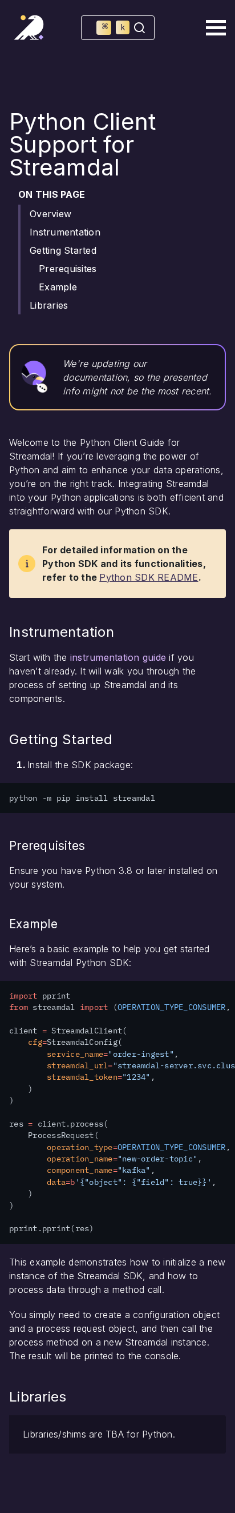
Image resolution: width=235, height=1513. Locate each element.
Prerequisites (67, 268)
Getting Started (63, 250)
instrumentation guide (118, 657)
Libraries (49, 305)
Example (58, 287)
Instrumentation (65, 232)
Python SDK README (148, 577)
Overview (50, 213)
